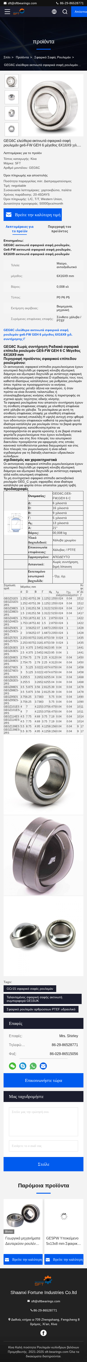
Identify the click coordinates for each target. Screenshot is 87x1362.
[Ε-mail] (43, 1066)
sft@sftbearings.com (22, 3)
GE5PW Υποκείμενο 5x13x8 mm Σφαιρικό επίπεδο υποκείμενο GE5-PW (62, 1241)
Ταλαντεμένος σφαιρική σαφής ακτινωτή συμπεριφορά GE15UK (34, 998)
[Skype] (23, 1066)
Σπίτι (7, 57)
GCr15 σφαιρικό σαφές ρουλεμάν (30, 988)
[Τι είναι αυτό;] (33, 1066)
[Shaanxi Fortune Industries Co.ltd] (22, 11)
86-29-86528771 (71, 3)
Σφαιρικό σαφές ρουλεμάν (52, 57)
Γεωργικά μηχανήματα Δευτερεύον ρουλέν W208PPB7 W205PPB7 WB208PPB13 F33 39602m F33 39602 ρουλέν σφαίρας (22, 1241)
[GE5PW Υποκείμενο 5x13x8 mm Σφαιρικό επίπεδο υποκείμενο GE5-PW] (63, 1216)
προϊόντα (22, 57)
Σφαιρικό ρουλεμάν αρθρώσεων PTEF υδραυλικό (41, 1009)
